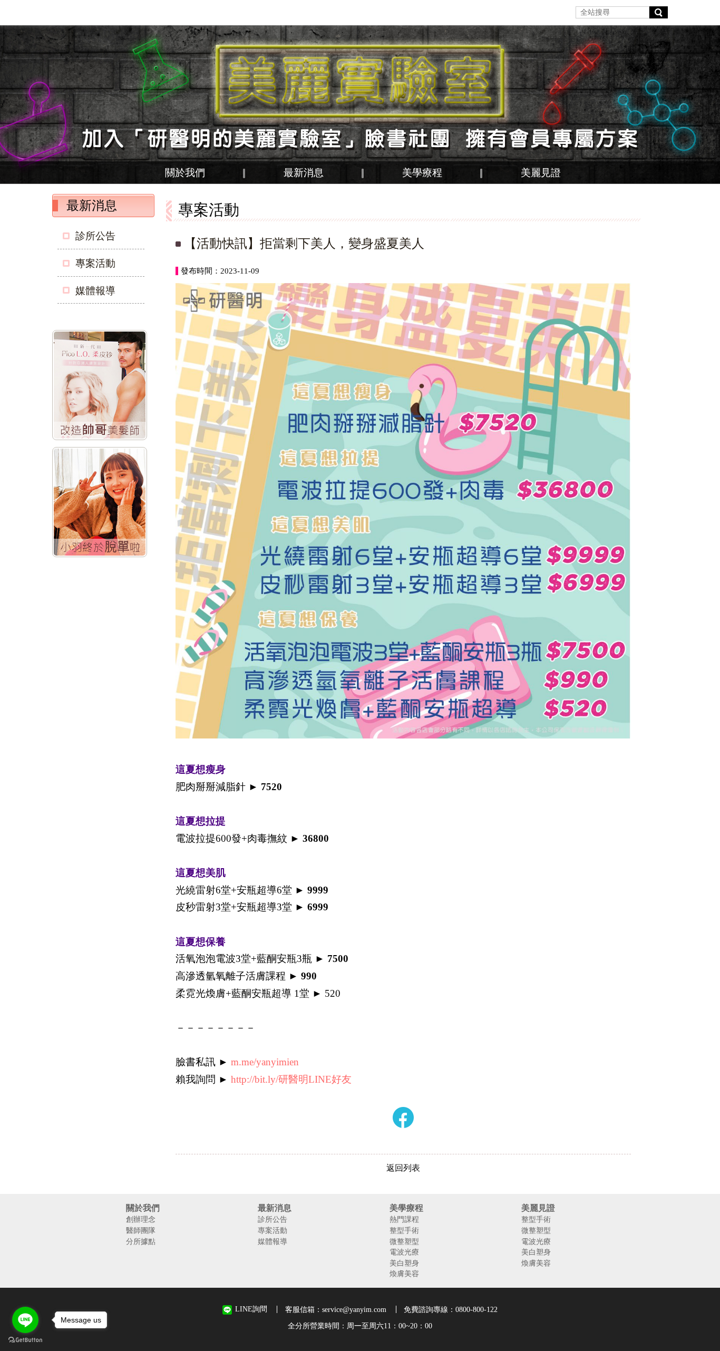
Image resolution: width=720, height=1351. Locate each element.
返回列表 (403, 1167)
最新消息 (304, 172)
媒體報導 (95, 290)
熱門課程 (404, 1219)
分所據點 (140, 1241)
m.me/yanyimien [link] (265, 1061)
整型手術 (404, 1230)
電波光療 (404, 1252)
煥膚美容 (404, 1273)
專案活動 (95, 263)
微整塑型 (404, 1241)
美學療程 (422, 172)
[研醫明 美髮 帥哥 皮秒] (101, 387)
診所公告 (95, 235)
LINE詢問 (251, 1309)
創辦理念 (140, 1219)
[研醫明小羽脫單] (101, 504)
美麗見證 (541, 172)
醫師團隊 (140, 1230)
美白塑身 (404, 1263)
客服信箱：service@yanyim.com (335, 1309)
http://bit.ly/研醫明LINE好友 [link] (291, 1079)
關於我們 (185, 172)
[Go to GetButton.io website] (25, 1340)
